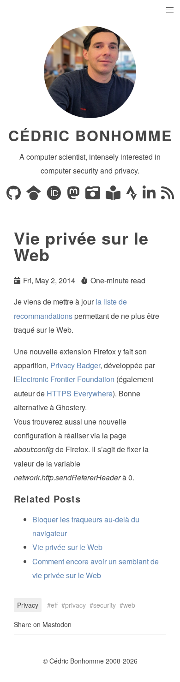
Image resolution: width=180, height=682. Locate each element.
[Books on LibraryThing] (114, 195)
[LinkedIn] (150, 195)
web (129, 605)
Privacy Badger (75, 365)
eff (54, 605)
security (104, 605)
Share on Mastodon (43, 624)
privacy (75, 605)
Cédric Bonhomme (90, 135)
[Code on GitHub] (14, 195)
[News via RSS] (167, 195)
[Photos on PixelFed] (93, 195)
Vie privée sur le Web (67, 547)
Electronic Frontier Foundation (65, 379)
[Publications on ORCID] (55, 195)
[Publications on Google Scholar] (34, 195)
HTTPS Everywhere (80, 393)
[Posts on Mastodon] (74, 195)
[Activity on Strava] (132, 195)
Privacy (27, 605)
